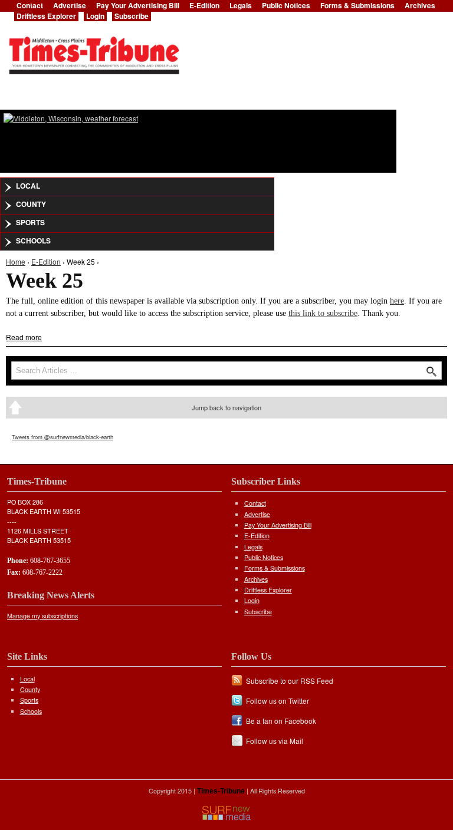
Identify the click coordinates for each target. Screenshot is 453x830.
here (397, 301)
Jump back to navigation (226, 407)
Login (95, 16)
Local (28, 185)
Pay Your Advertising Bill (277, 525)
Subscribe (131, 16)
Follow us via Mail (274, 741)
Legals (253, 546)
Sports (30, 222)
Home (15, 261)
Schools (33, 240)
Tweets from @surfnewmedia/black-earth (62, 437)
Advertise (257, 514)
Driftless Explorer (46, 16)
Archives (256, 579)
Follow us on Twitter (277, 701)
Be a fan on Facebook (281, 721)
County (31, 204)
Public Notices (263, 557)
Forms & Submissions (274, 568)
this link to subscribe (322, 313)
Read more (24, 337)
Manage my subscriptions (42, 615)
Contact (255, 503)
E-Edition (46, 261)
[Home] (94, 51)
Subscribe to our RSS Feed (289, 681)
